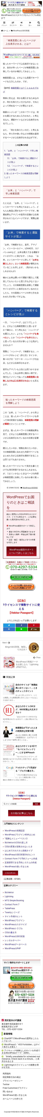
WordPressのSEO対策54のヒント (20, 854)
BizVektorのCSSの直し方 (16, 842)
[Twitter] (9, 625)
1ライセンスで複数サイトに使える (21, 608)
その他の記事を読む (10, 873)
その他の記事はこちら (21, 813)
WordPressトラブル (14, 928)
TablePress (10, 908)
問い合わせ (8, 1091)
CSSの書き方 (11, 932)
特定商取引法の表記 (12, 1077)
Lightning (9, 896)
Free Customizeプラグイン (15, 1088)
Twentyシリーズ (12, 912)
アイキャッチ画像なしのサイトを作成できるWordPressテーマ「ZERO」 (21, 1051)
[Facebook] (21, 625)
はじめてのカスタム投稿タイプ (19, 850)
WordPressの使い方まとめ (17, 866)
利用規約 (7, 1073)
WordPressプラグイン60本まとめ (20, 834)
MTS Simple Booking (14, 900)
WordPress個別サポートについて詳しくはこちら (21, 551)
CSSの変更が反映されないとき (18, 846)
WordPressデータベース (16, 944)
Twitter (6, 1084)
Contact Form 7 (12, 904)
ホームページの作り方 (13, 1099)
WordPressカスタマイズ (16, 924)
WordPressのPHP (13, 948)
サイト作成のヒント (14, 916)
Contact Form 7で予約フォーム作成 (21, 858)
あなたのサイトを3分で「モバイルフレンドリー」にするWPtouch (26, 749)
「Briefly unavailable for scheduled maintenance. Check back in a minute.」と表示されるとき (21, 1058)
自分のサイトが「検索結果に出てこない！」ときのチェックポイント (26, 687)
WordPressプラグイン (15, 920)
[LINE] (21, 629)
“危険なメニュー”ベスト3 (16, 838)
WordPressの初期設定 (15, 830)
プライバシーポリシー (13, 1081)
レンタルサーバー (13, 940)
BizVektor (9, 892)
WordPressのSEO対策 (21, 31)
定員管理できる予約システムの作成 (20, 862)
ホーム (5, 31)
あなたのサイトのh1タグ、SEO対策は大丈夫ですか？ (26, 709)
